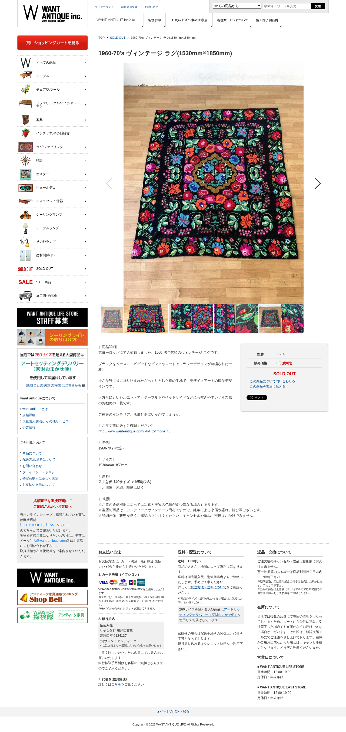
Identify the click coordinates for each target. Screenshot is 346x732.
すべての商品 (46, 62)
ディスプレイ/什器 (49, 201)
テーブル (42, 76)
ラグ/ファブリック (49, 147)
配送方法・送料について (209, 587)
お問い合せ (151, 6)
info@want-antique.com (48, 541)
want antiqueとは (35, 409)
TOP (101, 37)
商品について (32, 453)
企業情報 (28, 427)
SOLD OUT (117, 37)
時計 (39, 160)
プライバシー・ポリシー (40, 472)
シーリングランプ (49, 214)
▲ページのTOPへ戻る (173, 711)
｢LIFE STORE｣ (31, 525)
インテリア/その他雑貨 (52, 133)
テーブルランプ (47, 228)
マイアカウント (104, 6)
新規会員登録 (129, 6)
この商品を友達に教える (267, 386)
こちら (116, 684)
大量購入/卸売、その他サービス (45, 421)
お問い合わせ (32, 466)
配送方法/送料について (39, 459)
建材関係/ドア (46, 255)
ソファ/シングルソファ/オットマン (58, 104)
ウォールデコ (46, 187)
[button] (317, 183)
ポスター (42, 174)
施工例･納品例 (46, 296)
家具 (39, 120)
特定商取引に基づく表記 (40, 478)
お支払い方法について (38, 485)
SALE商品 (43, 282)
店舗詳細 (28, 415)
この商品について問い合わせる (272, 381)
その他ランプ (46, 242)
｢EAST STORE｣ (57, 525)
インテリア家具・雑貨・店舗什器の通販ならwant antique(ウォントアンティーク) (53, 13)
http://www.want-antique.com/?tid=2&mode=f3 (134, 431)
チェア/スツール (48, 89)
